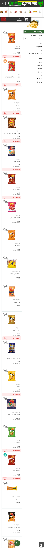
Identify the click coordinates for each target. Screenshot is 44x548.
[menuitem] (43, 12)
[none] (12, 44)
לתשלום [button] (3, 19)
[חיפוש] (2, 3)
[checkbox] (33, 46)
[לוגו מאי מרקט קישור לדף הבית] (25, 3)
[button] (43, 12)
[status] (20, 18)
